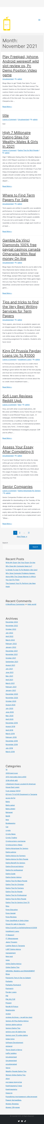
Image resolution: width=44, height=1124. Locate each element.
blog (19, 405)
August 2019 (10, 726)
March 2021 (10, 683)
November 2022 (12, 626)
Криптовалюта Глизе (14, 1086)
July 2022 (9, 633)
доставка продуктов (14, 1082)
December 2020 (12, 694)
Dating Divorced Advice (14, 866)
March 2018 (10, 752)
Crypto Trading (11, 838)
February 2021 (11, 687)
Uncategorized (7, 79)
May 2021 (9, 676)
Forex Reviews (11, 917)
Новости (9, 1093)
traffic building (11, 1053)
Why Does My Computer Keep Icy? (19, 566)
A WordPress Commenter (15, 604)
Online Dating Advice (13, 964)
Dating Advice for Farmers (15, 856)
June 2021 (9, 672)
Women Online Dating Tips (15, 1075)
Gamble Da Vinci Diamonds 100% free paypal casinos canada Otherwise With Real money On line (21, 249)
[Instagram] (22, 1121)
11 (29, 533)
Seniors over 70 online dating (17, 1035)
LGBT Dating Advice (13, 949)
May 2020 (9, 716)
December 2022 (12, 622)
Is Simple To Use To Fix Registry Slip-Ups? (21, 570)
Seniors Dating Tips (13, 1028)
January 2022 (11, 647)
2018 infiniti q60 (12, 780)
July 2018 (9, 748)
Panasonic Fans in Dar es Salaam (18, 978)
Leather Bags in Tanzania (15, 946)
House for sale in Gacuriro (15, 924)
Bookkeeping (10, 823)
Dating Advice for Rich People (17, 859)
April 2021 (9, 680)
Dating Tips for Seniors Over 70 (17, 902)
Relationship (10, 1010)
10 (6, 769)
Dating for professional (14, 870)
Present (8, 1003)
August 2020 (10, 705)
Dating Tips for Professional (16, 895)
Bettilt (8, 816)
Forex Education (12, 910)
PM (7, 996)
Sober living (10, 1039)
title (5, 115)
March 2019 (10, 734)
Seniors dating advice (14, 1024)
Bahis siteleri (10, 809)
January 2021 (11, 690)
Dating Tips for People (14, 892)
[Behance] (25, 1121)
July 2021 (9, 669)
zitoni (8, 1079)
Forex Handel (10, 913)
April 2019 (9, 730)
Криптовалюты (11, 1089)
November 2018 (12, 744)
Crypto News (10, 834)
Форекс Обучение (13, 1107)
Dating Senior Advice (13, 877)
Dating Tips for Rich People (28, 150)
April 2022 (9, 636)
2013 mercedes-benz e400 (16, 777)
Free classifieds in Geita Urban (17, 920)
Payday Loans (11, 992)
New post (9, 956)
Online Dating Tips (12, 967)
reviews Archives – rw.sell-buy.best (19, 1017)
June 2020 (10, 712)
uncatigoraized (11, 1064)
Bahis (8, 802)
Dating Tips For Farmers (15, 888)
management (11, 953)
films (7, 906)
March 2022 (10, 640)
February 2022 (11, 644)
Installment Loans (24, 359)
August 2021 (10, 665)
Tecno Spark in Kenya (14, 1050)
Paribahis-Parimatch (13, 985)
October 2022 (11, 629)
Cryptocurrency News (14, 845)
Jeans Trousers (11, 942)
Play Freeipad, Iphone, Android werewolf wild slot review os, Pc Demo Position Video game (20, 66)
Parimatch (9, 988)
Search (5, 543)
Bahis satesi (10, 805)
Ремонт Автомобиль (13, 1100)
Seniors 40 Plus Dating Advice (17, 1021)
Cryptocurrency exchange (15, 841)
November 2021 (12, 654)
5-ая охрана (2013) (13, 791)
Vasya (8, 1068)
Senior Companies (17, 486)
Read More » (7, 107)
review (8, 1014)
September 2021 (12, 662)
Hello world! (31, 604)
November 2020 (12, 698)
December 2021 (12, 651)
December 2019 (12, 723)
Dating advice (11, 852)
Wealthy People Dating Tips (16, 1071)
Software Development (14, 1042)
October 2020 (11, 701)
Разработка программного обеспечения (21, 1097)
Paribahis (9, 981)
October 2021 (11, 658)
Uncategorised (11, 1057)
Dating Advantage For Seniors (29, 491)
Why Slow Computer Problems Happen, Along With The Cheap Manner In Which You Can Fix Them (21, 576)
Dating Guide (10, 874)
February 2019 (11, 737)
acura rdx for (10, 798)
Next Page (22, 536)
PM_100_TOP (10, 999)
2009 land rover (12, 773)
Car (7, 827)
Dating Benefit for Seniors (15, 863)
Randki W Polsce (12, 1006)
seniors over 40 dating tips (16, 1032)
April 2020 (9, 719)
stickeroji (9, 1046)
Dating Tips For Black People (16, 881)
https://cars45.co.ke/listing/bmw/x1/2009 (21, 928)
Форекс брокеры (12, 1104)
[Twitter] (19, 1121)
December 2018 (12, 741)
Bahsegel (9, 812)
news (8, 960)
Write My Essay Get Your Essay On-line (20, 562)
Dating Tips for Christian (15, 884)
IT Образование (12, 938)
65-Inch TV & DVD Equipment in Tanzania (21, 794)
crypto (8, 830)
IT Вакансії (10, 935)
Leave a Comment (9, 119)
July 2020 (9, 708)
